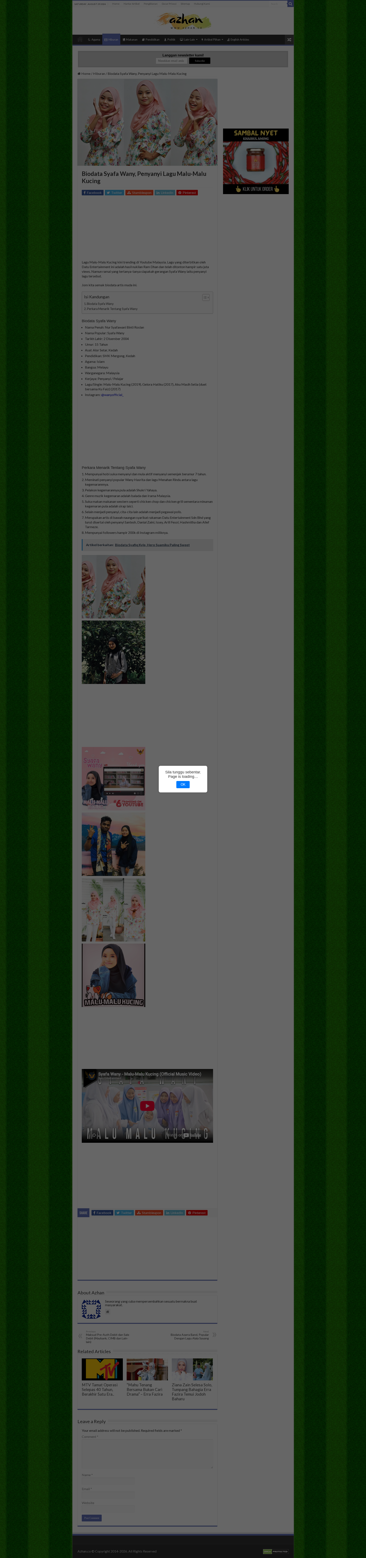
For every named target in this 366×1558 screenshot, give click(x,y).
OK (183, 784)
